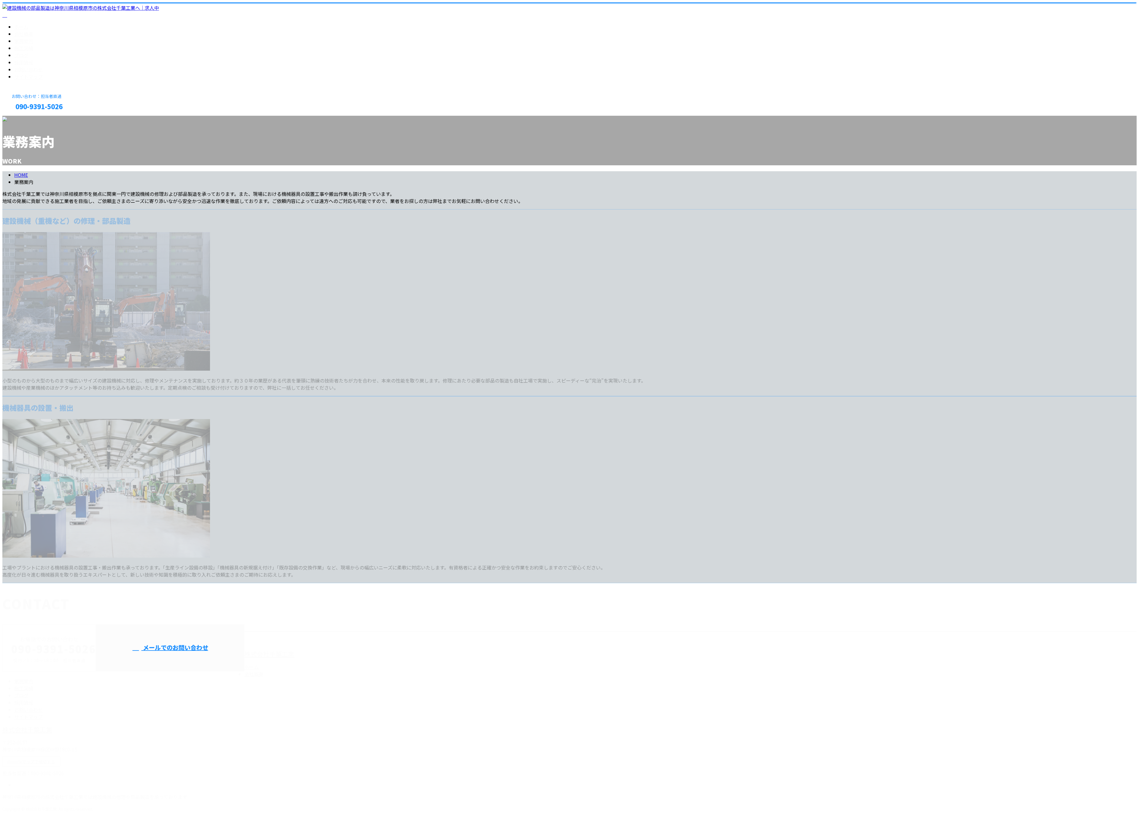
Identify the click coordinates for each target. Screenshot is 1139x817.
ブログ (21, 55)
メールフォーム (23, 119)
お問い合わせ (28, 69)
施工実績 (23, 48)
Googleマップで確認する (31, 761)
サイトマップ (28, 76)
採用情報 (23, 62)
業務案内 (23, 41)
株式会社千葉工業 (269, 654)
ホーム (21, 26)
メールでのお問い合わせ (174, 647)
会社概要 (23, 33)
